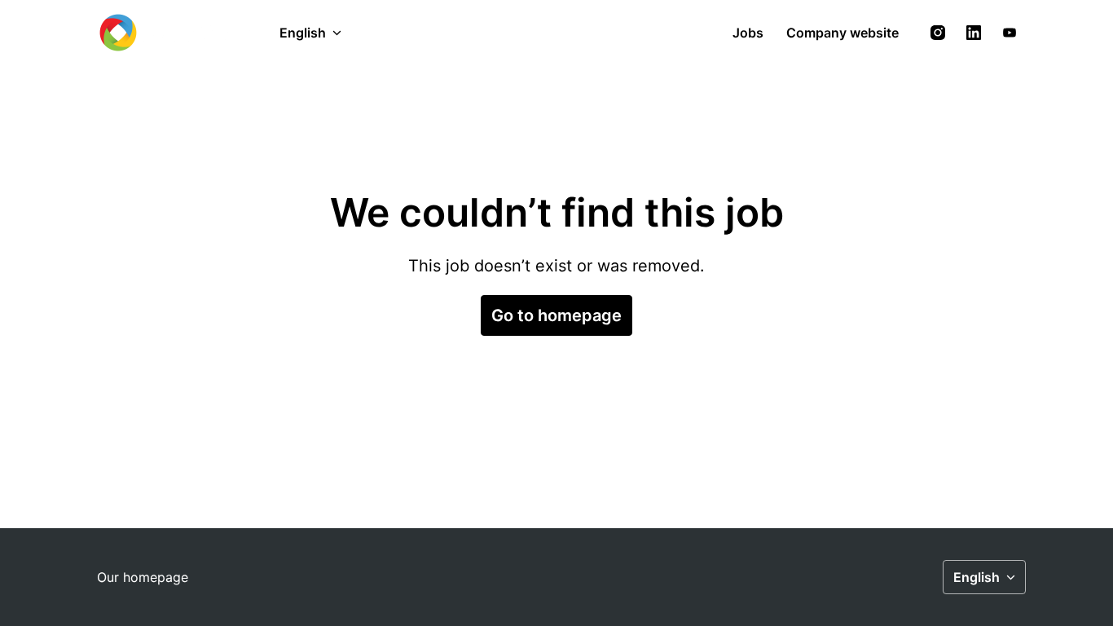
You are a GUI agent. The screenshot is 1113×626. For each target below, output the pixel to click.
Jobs (747, 32)
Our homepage (142, 577)
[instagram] (938, 32)
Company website (842, 32)
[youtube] (1009, 32)
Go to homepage (556, 315)
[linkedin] (973, 32)
